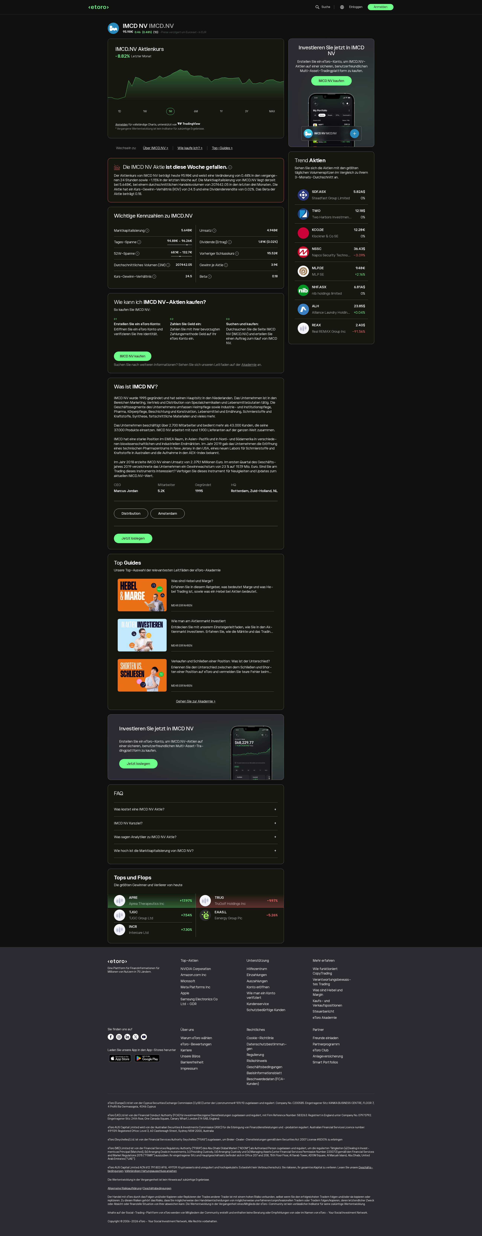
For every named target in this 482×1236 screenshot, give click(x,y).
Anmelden (380, 7)
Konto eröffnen (258, 987)
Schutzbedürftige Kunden (266, 1010)
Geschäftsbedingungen (264, 1067)
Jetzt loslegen (133, 538)
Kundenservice (258, 1004)
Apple (185, 993)
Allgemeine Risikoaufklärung (124, 1188)
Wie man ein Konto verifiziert (261, 995)
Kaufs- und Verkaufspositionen (327, 1003)
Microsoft (188, 981)
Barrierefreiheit (192, 1062)
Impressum (189, 1068)
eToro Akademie (325, 1018)
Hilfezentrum (257, 969)
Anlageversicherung (328, 1056)
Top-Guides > (222, 148)
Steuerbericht (323, 1011)
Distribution (131, 513)
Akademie (249, 365)
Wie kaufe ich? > (190, 148)
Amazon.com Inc (193, 975)
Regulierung (255, 1055)
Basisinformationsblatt (264, 1073)
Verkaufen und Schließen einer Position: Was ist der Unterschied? (220, 661)
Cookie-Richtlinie (260, 1038)
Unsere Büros (190, 1056)
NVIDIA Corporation (196, 969)
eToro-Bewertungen (196, 1044)
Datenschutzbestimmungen (267, 1046)
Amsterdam (167, 513)
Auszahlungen (257, 981)
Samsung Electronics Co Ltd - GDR (199, 1001)
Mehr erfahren (181, 605)
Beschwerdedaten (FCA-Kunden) (266, 1081)
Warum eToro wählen (196, 1038)
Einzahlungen (257, 975)
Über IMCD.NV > (155, 148)
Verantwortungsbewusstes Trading (332, 982)
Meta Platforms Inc (195, 987)
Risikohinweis (257, 1061)
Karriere (186, 1050)
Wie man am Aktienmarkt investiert (198, 621)
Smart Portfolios (325, 1062)
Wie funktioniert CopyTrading (325, 971)
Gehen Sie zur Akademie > (196, 701)
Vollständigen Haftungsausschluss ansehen (151, 1171)
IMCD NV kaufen (331, 81)
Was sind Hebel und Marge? (192, 581)
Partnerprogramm (326, 1044)
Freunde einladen (325, 1038)
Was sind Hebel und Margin (327, 992)
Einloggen (355, 7)
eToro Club (321, 1050)
